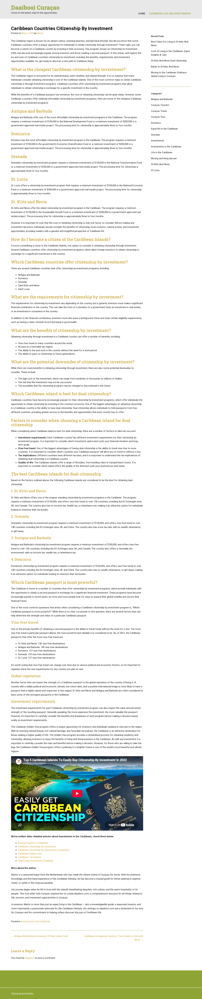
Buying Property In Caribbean (33, 843)
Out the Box (27, 993)
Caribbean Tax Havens (29, 857)
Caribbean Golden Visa (30, 853)
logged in (29, 958)
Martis (40, 33)
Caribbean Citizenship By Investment (37, 846)
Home (141, 13)
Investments (157, 140)
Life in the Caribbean (161, 152)
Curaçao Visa (158, 116)
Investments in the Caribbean (35, 921)
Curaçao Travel (159, 111)
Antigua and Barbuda (161, 99)
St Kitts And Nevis (160, 164)
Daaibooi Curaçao (35, 7)
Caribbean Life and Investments (170, 13)
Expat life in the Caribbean (164, 128)
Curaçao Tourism (160, 105)
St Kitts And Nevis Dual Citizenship (169, 60)
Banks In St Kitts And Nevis (165, 66)
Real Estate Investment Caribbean (35, 860)
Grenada (155, 134)
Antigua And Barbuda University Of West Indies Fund (39, 936)
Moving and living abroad (163, 158)
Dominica (156, 122)
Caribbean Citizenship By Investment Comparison (43, 850)
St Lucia (155, 170)
